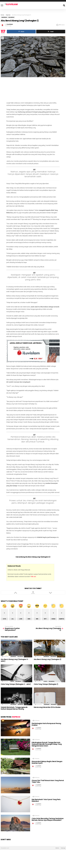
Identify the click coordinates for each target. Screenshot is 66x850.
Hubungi (63, 848)
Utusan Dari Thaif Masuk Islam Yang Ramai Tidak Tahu (48, 781)
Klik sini (33, 576)
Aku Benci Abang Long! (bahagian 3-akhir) (14, 660)
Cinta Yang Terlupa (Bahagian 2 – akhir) (16, 684)
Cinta (12, 681)
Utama (57, 848)
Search (64, 5)
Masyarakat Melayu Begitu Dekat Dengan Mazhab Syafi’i (47, 762)
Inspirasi (13, 656)
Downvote (50, 592)
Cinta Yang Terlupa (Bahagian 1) (46, 684)
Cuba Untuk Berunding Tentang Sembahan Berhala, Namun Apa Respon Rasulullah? (48, 819)
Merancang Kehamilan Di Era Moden (47, 707)
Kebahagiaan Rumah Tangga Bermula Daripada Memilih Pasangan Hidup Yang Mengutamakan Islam (47, 744)
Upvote (15, 592)
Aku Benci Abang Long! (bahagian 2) (47, 659)
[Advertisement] (33, 90)
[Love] (3, 720)
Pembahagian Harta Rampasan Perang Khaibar (46, 724)
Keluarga (20, 656)
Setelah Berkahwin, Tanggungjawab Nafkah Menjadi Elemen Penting (14, 708)
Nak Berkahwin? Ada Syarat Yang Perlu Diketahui (46, 800)
